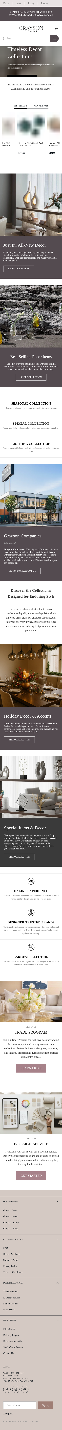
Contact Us (8, 1353)
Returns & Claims (11, 1254)
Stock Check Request (13, 1347)
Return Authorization (13, 1341)
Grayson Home (10, 1216)
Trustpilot (8, 1413)
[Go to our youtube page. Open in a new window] (24, 1389)
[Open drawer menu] (5, 29)
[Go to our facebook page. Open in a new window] (7, 1389)
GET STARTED (31, 1175)
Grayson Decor (10, 1210)
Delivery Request (11, 1335)
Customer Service (13, 1239)
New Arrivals (41, 106)
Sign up (45, 1405)
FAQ (5, 1248)
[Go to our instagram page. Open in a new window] (16, 1389)
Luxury (44, 3)
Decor (6, 3)
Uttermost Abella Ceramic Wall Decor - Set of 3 (31, 144)
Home (18, 3)
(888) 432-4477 (17, 1373)
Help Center (9, 1320)
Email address (13, 1405)
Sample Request (10, 1303)
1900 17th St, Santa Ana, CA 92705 (18, 1381)
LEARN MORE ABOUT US (22, 571)
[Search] (54, 38)
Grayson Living (10, 1228)
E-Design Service (11, 1297)
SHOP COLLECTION (18, 268)
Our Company (10, 1202)
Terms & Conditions (12, 1272)
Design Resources (13, 1283)
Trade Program (10, 1291)
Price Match (9, 1309)
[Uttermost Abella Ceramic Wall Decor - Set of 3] (31, 126)
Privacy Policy (10, 1266)
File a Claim (9, 1329)
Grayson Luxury (11, 1222)
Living (31, 3)
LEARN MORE (31, 1068)
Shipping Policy (10, 1260)
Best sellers (20, 106)
